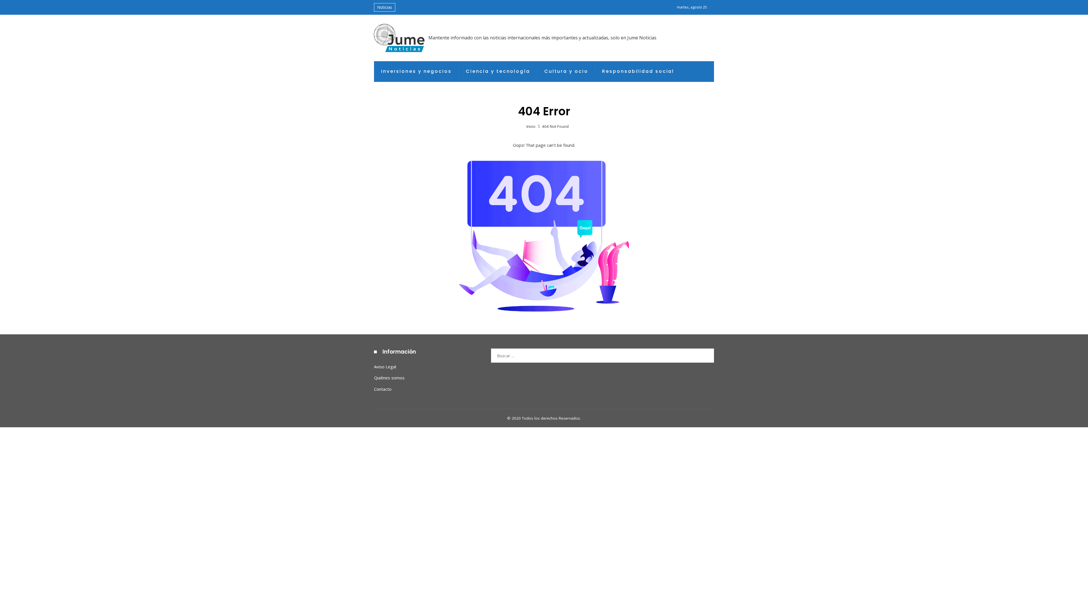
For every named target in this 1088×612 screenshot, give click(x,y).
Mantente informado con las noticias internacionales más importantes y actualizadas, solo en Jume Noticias (542, 38)
